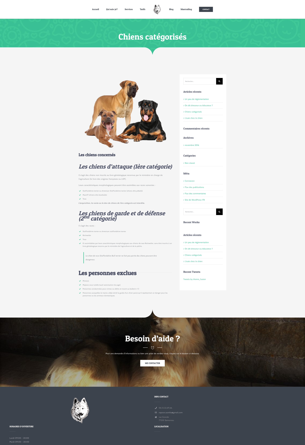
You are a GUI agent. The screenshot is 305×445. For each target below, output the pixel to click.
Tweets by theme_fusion (194, 279)
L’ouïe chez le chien (194, 118)
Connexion (190, 181)
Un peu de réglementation (197, 99)
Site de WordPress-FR (195, 200)
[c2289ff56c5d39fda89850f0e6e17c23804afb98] (125, 75)
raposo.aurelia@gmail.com (171, 412)
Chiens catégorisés (193, 112)
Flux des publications (194, 187)
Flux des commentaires (195, 193)
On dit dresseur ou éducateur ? (199, 105)
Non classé (190, 163)
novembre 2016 (192, 145)
